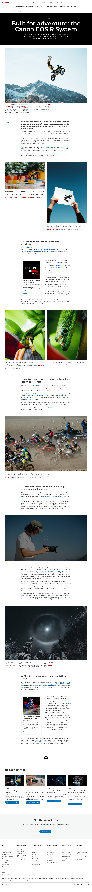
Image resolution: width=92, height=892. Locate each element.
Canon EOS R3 (33, 476)
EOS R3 (53, 147)
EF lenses (24, 149)
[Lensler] (39, 6)
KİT (26, 788)
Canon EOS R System (27, 247)
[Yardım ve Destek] (77, 6)
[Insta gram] (78, 884)
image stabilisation (19, 664)
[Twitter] (85, 884)
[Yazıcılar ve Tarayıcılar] (52, 6)
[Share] (46, 757)
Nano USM (62, 387)
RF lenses (32, 387)
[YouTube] (88, 884)
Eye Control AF (46, 496)
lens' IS (27, 687)
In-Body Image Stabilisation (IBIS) (47, 685)
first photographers (46, 149)
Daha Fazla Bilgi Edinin (12, 802)
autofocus (61, 267)
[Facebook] (74, 884)
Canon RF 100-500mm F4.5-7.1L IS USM (40, 111)
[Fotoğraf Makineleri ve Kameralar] (33, 6)
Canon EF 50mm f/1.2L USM (25, 197)
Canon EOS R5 (23, 108)
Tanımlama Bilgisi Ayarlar (24, 881)
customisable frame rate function (39, 251)
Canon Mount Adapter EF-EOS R (68, 228)
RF (66, 147)
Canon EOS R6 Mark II (49, 249)
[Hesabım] (88, 2)
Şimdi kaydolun (45, 831)
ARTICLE (7, 788)
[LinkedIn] (81, 884)
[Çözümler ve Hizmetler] (66, 6)
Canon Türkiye (6, 884)
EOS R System (57, 154)
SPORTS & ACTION (46, 18)
